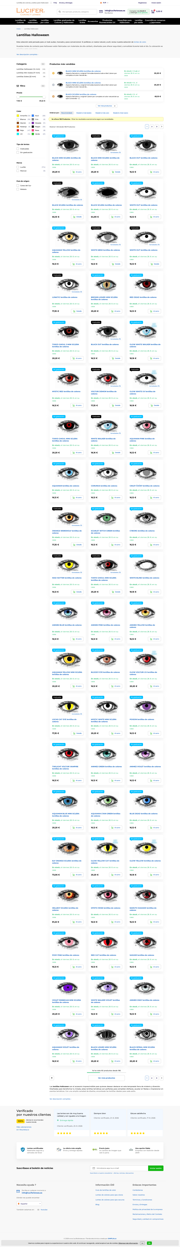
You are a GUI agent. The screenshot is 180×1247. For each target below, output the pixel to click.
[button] (106, 106)
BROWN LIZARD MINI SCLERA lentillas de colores (104, 298)
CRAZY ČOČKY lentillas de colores (144, 486)
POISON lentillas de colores (142, 719)
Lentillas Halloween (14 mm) (31, 69)
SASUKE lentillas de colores (142, 955)
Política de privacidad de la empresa (147, 1209)
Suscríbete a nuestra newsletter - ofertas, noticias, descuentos (112, 1173)
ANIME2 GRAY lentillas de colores (144, 1000)
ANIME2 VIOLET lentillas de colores (145, 766)
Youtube (44, 1210)
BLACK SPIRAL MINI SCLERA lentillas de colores (142, 1048)
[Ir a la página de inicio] (31, 11)
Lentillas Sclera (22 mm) (31, 76)
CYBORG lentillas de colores (142, 531)
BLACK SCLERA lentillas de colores (81, 94)
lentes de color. (140, 42)
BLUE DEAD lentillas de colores (143, 814)
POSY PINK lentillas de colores (65, 955)
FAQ (55, 3)
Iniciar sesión (156, 3)
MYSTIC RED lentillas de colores (66, 391)
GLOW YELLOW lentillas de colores (145, 861)
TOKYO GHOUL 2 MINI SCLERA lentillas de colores (65, 345)
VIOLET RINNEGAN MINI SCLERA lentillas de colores (66, 1001)
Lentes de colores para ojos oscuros (110, 1200)
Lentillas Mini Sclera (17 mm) (31, 73)
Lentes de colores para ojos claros (109, 1195)
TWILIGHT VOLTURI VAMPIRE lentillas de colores (65, 767)
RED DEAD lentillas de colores (143, 297)
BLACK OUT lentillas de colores (143, 158)
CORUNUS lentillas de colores (104, 486)
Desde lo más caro (102, 113)
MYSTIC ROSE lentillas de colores (105, 908)
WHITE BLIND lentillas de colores (144, 578)
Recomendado (66, 113)
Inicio (19, 29)
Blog (97, 1204)
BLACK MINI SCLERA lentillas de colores (83, 71)
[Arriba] (52, 1078)
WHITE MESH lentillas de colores (105, 250)
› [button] (27, 54)
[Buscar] (59, 12)
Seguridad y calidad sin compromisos (148, 1219)
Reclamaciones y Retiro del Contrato (147, 1214)
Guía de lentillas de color (106, 1190)
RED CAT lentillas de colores (103, 955)
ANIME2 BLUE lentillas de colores (67, 625)
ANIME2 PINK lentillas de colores (105, 625)
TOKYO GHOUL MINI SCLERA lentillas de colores (65, 440)
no (142, 1243)
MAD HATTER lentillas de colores (66, 578)
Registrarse (142, 3)
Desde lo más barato (83, 113)
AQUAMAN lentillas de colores (65, 486)
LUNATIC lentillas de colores (64, 297)
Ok (149, 1243)
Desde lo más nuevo (120, 113)
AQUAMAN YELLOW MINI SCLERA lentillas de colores (67, 673)
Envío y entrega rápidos (72, 1150)
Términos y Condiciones (142, 1200)
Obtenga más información (128, 1243)
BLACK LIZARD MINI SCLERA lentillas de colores (103, 1048)
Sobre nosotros (139, 1195)
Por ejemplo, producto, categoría (75, 12)
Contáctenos (138, 1190)
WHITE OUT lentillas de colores (143, 205)
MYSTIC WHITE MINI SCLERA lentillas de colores (103, 720)
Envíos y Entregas (65, 3)
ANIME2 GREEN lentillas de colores (106, 766)
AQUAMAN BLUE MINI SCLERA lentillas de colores (65, 815)
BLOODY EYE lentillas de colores (105, 672)
